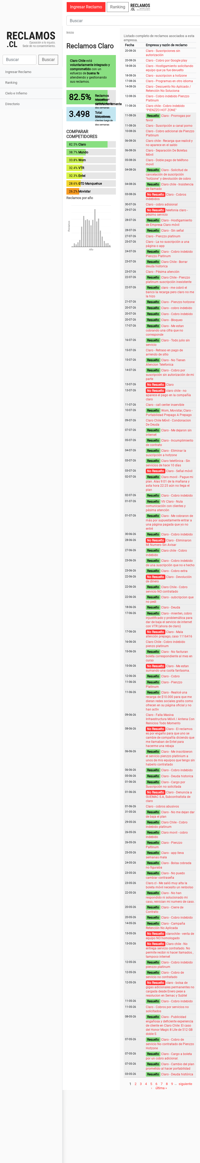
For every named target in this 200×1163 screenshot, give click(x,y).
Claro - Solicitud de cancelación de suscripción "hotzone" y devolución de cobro (168, 174)
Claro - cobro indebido (176, 308)
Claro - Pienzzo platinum (163, 236)
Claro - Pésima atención (162, 272)
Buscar (48, 59)
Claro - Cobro (170, 676)
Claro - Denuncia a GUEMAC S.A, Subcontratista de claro (169, 797)
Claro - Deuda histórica (177, 1074)
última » (161, 1088)
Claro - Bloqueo (172, 320)
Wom (82, 160)
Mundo (83, 152)
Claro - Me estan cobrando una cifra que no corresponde (165, 330)
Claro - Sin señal (172, 230)
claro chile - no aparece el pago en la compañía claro (168, 395)
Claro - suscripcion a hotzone (166, 75)
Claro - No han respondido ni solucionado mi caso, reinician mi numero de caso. (170, 897)
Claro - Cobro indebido (177, 314)
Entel (81, 176)
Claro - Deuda (170, 607)
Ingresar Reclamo (18, 72)
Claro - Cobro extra (174, 571)
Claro (82, 144)
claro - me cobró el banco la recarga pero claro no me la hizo (170, 292)
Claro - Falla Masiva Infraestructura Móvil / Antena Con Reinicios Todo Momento (170, 719)
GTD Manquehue (90, 183)
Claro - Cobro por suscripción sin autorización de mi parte (170, 375)
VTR (81, 168)
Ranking (11, 83)
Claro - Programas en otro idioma (169, 81)
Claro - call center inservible (165, 405)
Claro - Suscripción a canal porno (169, 126)
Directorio (12, 104)
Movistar (84, 191)
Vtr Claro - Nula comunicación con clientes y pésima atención (166, 506)
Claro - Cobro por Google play (166, 60)
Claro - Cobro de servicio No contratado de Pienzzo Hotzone (170, 1044)
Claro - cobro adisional (162, 204)
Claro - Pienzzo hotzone (178, 302)
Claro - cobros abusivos (162, 806)
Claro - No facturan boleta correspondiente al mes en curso (169, 656)
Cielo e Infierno (16, 93)
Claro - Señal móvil (179, 471)
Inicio (70, 32)
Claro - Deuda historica (177, 776)
